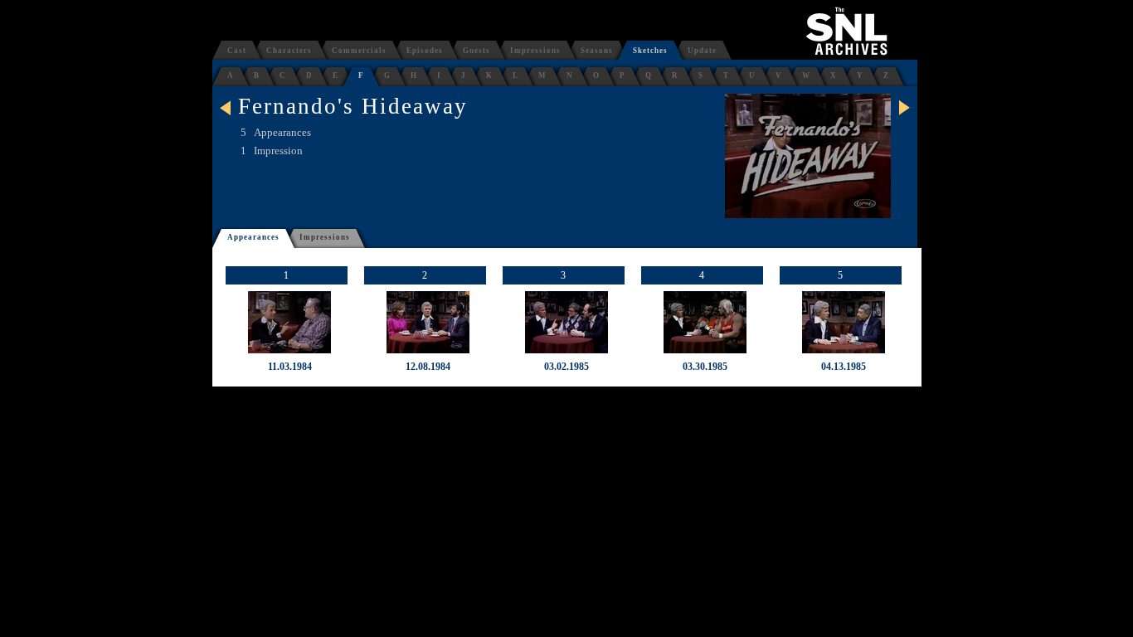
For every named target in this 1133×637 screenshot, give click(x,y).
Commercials (359, 50)
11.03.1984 (290, 366)
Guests (476, 50)
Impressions (535, 50)
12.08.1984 (428, 366)
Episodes (424, 50)
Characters (289, 50)
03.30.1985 (705, 366)
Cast (236, 50)
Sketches (650, 50)
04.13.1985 (843, 366)
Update (702, 50)
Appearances (253, 237)
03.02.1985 (566, 366)
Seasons (597, 50)
